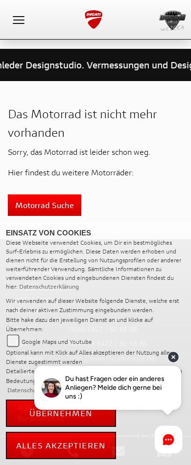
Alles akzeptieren (61, 445)
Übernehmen (61, 413)
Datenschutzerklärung (49, 286)
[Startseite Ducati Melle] (172, 18)
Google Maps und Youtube (57, 341)
